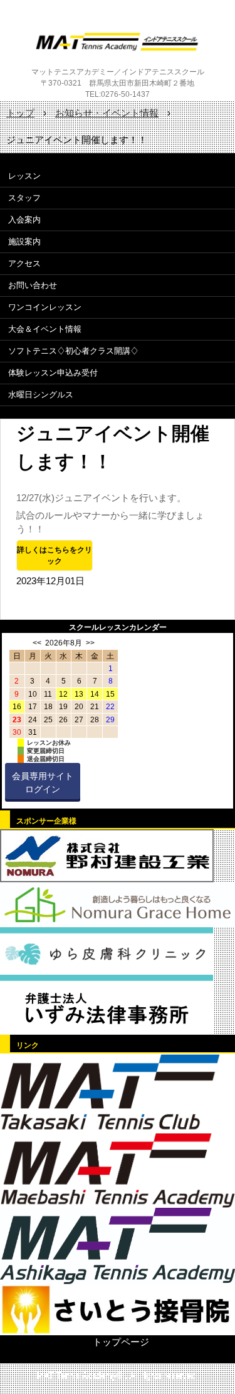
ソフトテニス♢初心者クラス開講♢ (73, 351)
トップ (20, 112)
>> (90, 643)
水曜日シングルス (40, 394)
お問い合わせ (32, 285)
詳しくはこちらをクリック (54, 555)
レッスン (24, 176)
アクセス (24, 263)
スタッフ (24, 197)
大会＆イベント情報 (44, 329)
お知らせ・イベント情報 (107, 112)
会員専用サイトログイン (42, 782)
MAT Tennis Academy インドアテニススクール (117, 42)
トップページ (121, 1342)
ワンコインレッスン (44, 307)
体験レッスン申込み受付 (53, 372)
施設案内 (24, 241)
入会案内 (24, 219)
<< (37, 643)
